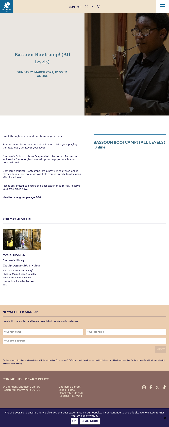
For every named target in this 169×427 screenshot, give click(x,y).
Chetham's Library (6, 6)
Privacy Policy (16, 363)
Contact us (12, 379)
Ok (74, 421)
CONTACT (75, 7)
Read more (90, 421)
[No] (165, 417)
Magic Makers (14, 255)
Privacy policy (37, 379)
